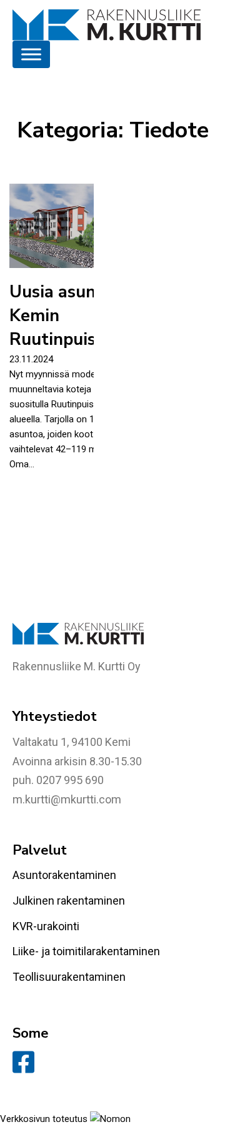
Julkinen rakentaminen (68, 900)
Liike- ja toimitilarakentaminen (86, 951)
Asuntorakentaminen (64, 874)
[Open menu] (31, 54)
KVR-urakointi (45, 926)
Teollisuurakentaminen (69, 976)
